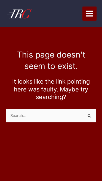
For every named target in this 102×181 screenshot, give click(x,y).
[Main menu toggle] (89, 14)
